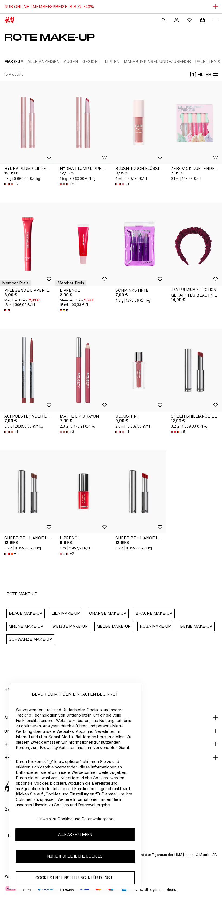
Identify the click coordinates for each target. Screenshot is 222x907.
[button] (15, 283)
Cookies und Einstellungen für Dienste (75, 877)
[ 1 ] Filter (200, 74)
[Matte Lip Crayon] (83, 370)
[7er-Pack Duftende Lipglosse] (194, 122)
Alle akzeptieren (75, 834)
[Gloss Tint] (138, 370)
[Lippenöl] (83, 244)
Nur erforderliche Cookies (75, 856)
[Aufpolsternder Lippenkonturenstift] (28, 370)
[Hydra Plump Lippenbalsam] (28, 122)
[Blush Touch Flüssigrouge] (138, 122)
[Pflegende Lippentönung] (28, 244)
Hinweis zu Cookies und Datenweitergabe (75, 819)
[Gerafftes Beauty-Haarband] (194, 244)
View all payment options (155, 890)
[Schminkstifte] (138, 244)
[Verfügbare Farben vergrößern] (7, 310)
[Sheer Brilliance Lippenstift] (194, 370)
